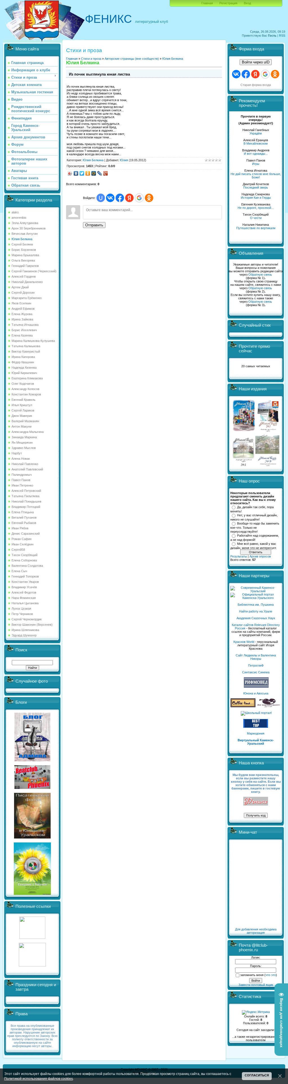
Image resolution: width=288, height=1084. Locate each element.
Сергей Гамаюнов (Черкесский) (34, 271)
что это (271, 975)
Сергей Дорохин (23, 292)
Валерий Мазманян (25, 421)
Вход (247, 3)
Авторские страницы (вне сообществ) (132, 58)
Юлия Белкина (22, 239)
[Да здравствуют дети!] (268, 706)
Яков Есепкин (21, 303)
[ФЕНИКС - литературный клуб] (255, 801)
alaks (15, 212)
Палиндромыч (22, 474)
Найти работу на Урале (255, 611)
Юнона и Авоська (255, 693)
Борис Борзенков (24, 249)
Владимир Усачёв (24, 587)
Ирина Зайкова (22, 319)
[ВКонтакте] (76, 173)
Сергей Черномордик (27, 619)
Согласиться (257, 1075)
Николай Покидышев (26, 501)
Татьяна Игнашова (25, 324)
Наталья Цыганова (25, 603)
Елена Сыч (19, 571)
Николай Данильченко (27, 282)
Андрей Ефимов (23, 308)
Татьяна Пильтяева (25, 496)
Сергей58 (18, 549)
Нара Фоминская (24, 597)
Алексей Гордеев (24, 276)
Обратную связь (260, 274)
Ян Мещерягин (22, 442)
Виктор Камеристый (26, 351)
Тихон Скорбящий (24, 555)
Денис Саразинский (26, 533)
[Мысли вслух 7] (268, 431)
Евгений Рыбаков (24, 523)
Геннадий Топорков (25, 576)
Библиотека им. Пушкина (256, 604)
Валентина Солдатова (27, 565)
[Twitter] (82, 173)
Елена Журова (22, 314)
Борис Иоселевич (24, 330)
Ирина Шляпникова (25, 630)
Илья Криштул (22, 405)
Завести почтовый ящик (255, 984)
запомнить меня (252, 975)
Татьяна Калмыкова (26, 346)
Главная (207, 3)
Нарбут (17, 453)
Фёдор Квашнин (23, 362)
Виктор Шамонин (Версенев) (32, 624)
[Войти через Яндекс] (129, 198)
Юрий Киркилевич (24, 373)
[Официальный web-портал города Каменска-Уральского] (255, 597)
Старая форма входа (255, 85)
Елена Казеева (22, 335)
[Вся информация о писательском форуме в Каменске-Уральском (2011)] (32, 837)
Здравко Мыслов (24, 448)
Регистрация (228, 3)
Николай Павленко (25, 464)
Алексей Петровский (26, 490)
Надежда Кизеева (24, 367)
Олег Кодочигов (23, 383)
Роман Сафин (22, 539)
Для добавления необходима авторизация (255, 931)
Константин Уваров (25, 581)
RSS (282, 35)
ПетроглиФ (256, 665)
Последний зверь (255, 187)
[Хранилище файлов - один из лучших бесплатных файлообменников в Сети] (32, 965)
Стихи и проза (91, 58)
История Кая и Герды (256, 197)
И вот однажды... (256, 153)
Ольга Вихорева (23, 260)
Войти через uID (255, 62)
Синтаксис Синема (255, 672)
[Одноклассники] (88, 173)
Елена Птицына (23, 512)
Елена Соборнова (24, 560)
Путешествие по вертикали (255, 228)
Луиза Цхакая (21, 608)
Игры (255, 163)
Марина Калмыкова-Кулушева (33, 340)
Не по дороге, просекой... (256, 207)
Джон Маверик (22, 415)
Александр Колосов (25, 389)
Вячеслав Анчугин (25, 233)
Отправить (94, 225)
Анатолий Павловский (27, 469)
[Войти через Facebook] (120, 198)
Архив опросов (260, 556)
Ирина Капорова (23, 357)
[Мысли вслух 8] (243, 465)
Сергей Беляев (22, 244)
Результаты (238, 556)
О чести (256, 218)
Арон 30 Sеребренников (29, 228)
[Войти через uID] (100, 198)
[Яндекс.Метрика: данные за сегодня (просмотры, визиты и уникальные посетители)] (256, 1012)
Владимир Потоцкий (26, 506)
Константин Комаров (26, 394)
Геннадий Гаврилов (25, 265)
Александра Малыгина (28, 431)
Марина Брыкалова (25, 255)
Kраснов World (243, 641)
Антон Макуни (22, 426)
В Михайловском (256, 143)
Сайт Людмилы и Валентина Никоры (256, 657)
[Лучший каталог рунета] (255, 726)
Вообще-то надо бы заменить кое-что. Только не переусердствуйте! (254, 527)
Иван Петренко (22, 485)
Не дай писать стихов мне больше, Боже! (256, 175)
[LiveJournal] (100, 173)
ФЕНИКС (108, 19)
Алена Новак (21, 458)
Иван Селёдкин (22, 544)
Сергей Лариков (23, 410)
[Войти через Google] (139, 197)
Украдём (255, 133)
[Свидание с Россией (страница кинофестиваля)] (32, 893)
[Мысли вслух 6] (244, 431)
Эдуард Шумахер (24, 635)
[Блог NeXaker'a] (32, 760)
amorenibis (19, 217)
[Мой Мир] (94, 173)
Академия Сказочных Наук (256, 618)
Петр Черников (22, 614)
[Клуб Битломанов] (32, 787)
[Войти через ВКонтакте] (110, 198)
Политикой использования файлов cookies (38, 1078)
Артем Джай (20, 287)
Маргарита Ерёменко (27, 298)
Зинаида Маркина (24, 437)
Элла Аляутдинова (25, 223)
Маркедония (255, 733)
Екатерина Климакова (27, 378)
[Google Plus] (106, 173)
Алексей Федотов (24, 592)
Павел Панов (21, 480)
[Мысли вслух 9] (267, 465)
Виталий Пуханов (24, 517)
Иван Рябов (20, 528)
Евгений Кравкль (23, 399)
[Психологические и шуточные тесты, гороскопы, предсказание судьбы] (32, 937)
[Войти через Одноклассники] (149, 198)
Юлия (124, 160)
